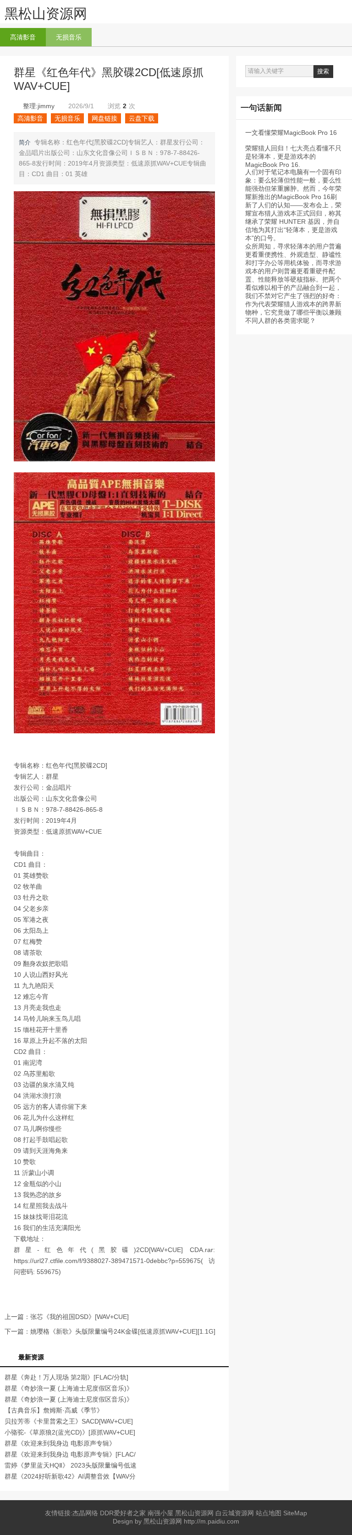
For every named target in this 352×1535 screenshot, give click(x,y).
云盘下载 (141, 118)
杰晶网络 (85, 1513)
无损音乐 (69, 37)
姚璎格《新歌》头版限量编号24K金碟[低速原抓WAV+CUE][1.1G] (122, 1331)
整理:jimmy (39, 106)
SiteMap (295, 1513)
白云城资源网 (234, 1513)
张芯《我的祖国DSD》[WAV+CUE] (79, 1316)
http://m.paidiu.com (211, 1521)
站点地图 (268, 1513)
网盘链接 (104, 118)
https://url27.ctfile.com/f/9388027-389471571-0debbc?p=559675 (107, 1260)
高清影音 (23, 37)
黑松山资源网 (46, 13)
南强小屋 (160, 1513)
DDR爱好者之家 (123, 1513)
